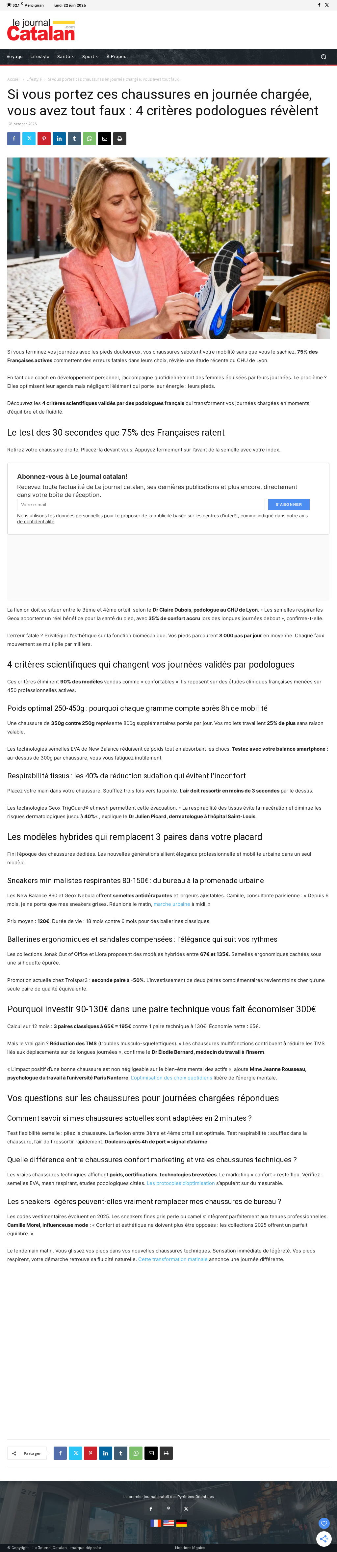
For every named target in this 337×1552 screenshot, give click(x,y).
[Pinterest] (44, 138)
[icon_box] (97, 6)
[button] (323, 56)
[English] (168, 1527)
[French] (156, 1527)
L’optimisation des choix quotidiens (171, 1078)
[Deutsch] (181, 1527)
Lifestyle (34, 79)
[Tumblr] (74, 138)
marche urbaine (172, 904)
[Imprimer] (119, 138)
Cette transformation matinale (173, 1259)
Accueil (13, 79)
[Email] (104, 138)
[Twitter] (327, 5)
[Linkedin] (59, 138)
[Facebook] (319, 5)
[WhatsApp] (89, 138)
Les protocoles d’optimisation (181, 1183)
